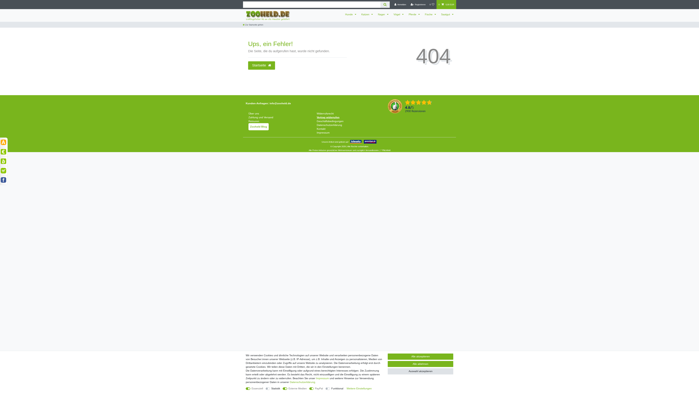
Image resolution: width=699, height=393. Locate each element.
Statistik (275, 388)
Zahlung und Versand (260, 117)
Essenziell (257, 388)
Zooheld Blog (258, 126)
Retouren (253, 121)
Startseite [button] (259, 65)
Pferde (413, 14)
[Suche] (385, 4)
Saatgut (446, 14)
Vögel (397, 14)
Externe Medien (298, 388)
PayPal (319, 388)
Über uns (253, 113)
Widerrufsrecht (325, 113)
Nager (382, 14)
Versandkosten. (372, 150)
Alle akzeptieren (420, 356)
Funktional (337, 388)
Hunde (349, 14)
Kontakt (321, 128)
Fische (429, 14)
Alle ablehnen (420, 363)
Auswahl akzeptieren (421, 371)
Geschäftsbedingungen (330, 121)
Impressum (323, 132)
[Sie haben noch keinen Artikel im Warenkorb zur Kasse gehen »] (3, 170)
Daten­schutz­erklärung (302, 382)
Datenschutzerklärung (329, 125)
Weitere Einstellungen (359, 388)
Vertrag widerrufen (328, 117)
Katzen (365, 14)
